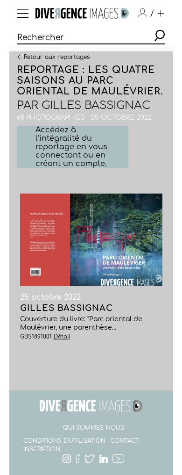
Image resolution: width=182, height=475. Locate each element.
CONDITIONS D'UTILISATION (64, 441)
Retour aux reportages (57, 56)
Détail (62, 336)
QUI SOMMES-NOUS (93, 428)
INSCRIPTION (41, 449)
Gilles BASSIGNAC (96, 105)
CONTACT (124, 441)
